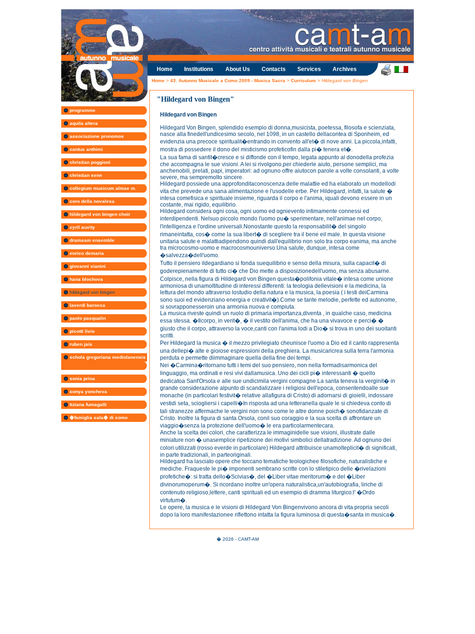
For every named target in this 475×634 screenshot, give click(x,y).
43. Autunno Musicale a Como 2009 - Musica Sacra (227, 80)
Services (309, 69)
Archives (345, 69)
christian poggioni (89, 162)
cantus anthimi (85, 149)
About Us (237, 69)
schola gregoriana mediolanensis (107, 357)
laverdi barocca (86, 305)
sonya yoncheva (87, 391)
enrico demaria (86, 253)
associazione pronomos (96, 136)
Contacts (274, 69)
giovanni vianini (87, 266)
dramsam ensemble (91, 240)
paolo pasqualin (87, 318)
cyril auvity (81, 227)
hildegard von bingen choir (99, 214)
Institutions (198, 69)
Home (165, 69)
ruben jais (80, 344)
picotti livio (81, 331)
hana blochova (85, 279)
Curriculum (304, 80)
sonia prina (81, 378)
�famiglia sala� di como (98, 417)
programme (82, 110)
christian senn (85, 175)
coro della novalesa (91, 201)
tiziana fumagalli (87, 404)
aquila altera (83, 123)
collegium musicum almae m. (102, 188)
